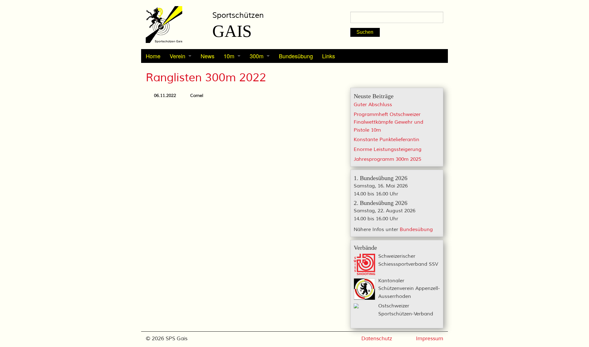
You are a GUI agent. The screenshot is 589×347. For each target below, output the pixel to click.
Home (153, 56)
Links (328, 56)
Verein (177, 56)
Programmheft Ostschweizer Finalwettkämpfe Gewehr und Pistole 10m (388, 122)
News (207, 56)
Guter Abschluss (373, 105)
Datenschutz (376, 338)
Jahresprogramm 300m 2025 (387, 159)
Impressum (429, 338)
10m (229, 56)
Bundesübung (296, 56)
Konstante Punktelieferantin (386, 140)
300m (257, 56)
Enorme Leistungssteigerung (388, 149)
